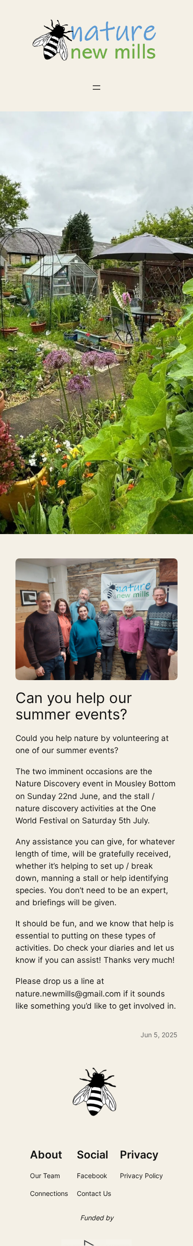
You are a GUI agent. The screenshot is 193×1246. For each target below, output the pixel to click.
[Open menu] (96, 87)
